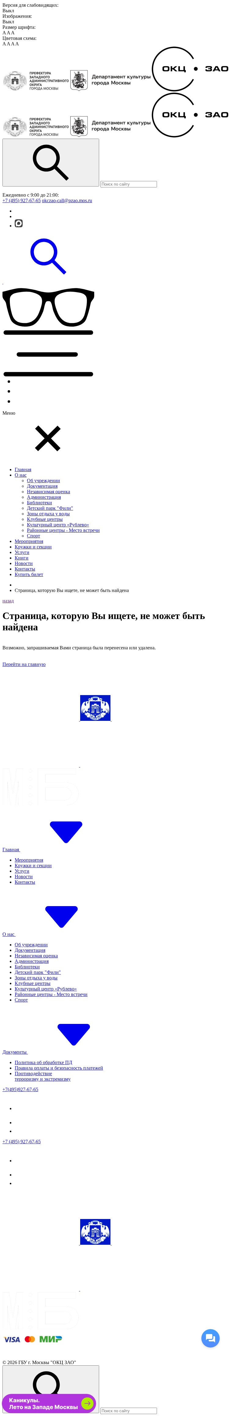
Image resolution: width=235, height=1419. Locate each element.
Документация (42, 486)
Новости (24, 563)
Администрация (44, 497)
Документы (15, 1052)
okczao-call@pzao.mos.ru (67, 200)
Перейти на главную (24, 664)
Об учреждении (43, 480)
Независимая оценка (48, 491)
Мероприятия (29, 541)
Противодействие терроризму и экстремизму (43, 1076)
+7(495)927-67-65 (20, 1089)
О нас (21, 475)
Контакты (25, 568)
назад (8, 600)
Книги (21, 557)
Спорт (33, 535)
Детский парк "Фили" (50, 508)
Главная (23, 469)
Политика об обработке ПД (43, 1062)
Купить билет (29, 574)
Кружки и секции (33, 546)
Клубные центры (45, 519)
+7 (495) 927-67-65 (21, 200)
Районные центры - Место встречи (63, 530)
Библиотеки (39, 502)
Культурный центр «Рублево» (58, 524)
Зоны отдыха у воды (48, 513)
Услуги (22, 552)
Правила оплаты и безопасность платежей (59, 1068)
